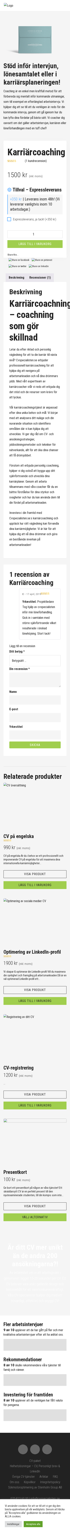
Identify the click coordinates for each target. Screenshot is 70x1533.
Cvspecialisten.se (26, 360)
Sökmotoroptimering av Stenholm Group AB (35, 1487)
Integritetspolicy (50, 1482)
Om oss (14, 1482)
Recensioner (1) (40, 277)
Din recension (19, 669)
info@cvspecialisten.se (45, 1498)
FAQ (55, 1476)
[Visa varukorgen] (54, 8)
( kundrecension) (36, 161)
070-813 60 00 (19, 1498)
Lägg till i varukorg (35, 244)
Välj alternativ (35, 1217)
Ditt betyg (17, 651)
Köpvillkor (30, 1482)
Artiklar (43, 1476)
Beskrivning (16, 277)
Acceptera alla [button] (33, 1524)
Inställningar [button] (13, 1524)
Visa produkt (35, 874)
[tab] (16, 277)
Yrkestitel (16, 727)
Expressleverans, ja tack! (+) (34, 219)
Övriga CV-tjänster (23, 1476)
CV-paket (35, 1461)
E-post (13, 709)
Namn (13, 692)
